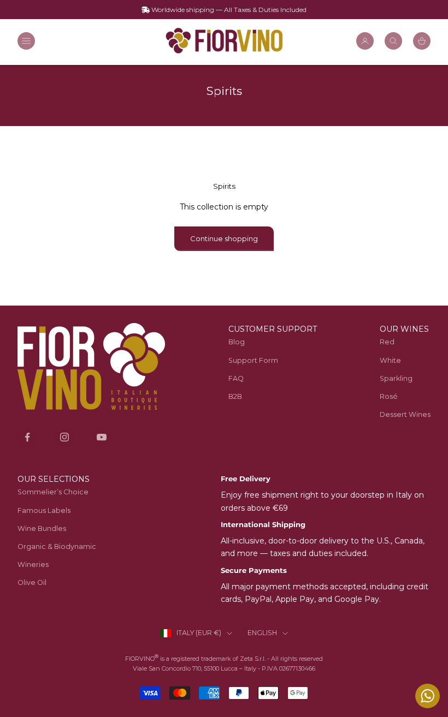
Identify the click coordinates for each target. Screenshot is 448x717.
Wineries (33, 564)
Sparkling (396, 378)
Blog (236, 342)
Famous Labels (43, 510)
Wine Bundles (41, 528)
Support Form (253, 360)
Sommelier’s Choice (53, 492)
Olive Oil (31, 582)
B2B (235, 396)
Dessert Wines (405, 414)
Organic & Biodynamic (56, 546)
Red (387, 342)
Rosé (389, 396)
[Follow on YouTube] (101, 437)
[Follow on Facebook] (27, 437)
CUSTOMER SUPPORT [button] (272, 329)
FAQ (236, 378)
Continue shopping (224, 238)
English (262, 633)
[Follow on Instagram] (64, 437)
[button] (405, 329)
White (390, 360)
